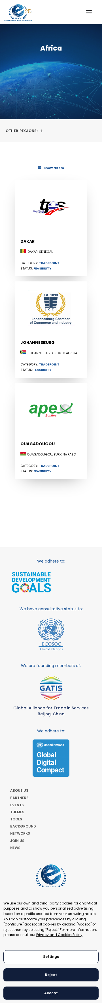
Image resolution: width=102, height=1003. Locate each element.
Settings (51, 956)
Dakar (27, 241)
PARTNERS (19, 797)
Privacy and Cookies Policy (59, 934)
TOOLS (16, 819)
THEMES (17, 812)
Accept (51, 993)
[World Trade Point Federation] (18, 12)
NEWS (15, 847)
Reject (51, 974)
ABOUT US (19, 790)
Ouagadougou (37, 444)
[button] (89, 12)
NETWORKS (20, 833)
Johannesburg (37, 342)
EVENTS (17, 805)
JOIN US (17, 840)
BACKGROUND (23, 826)
